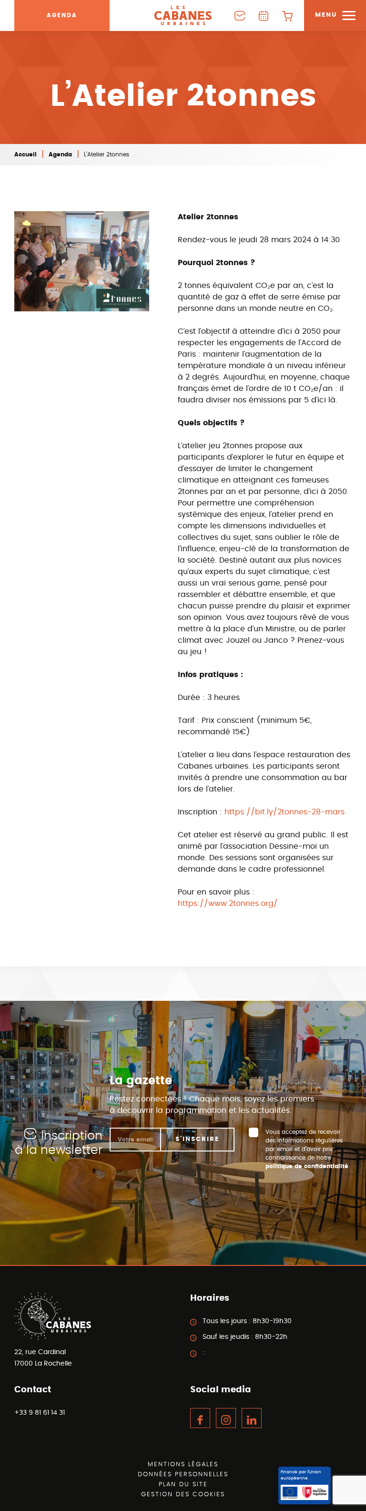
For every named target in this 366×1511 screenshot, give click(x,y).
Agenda (62, 15)
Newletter (240, 15)
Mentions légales (183, 1464)
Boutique (287, 15)
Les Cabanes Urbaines (183, 15)
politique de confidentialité (306, 1166)
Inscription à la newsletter (58, 1143)
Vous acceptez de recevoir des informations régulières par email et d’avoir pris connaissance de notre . (307, 1149)
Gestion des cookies (183, 1494)
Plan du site (183, 1484)
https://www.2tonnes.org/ (228, 903)
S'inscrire (197, 1139)
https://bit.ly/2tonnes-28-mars (284, 812)
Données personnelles (183, 1474)
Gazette (263, 15)
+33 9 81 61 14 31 (39, 1412)
